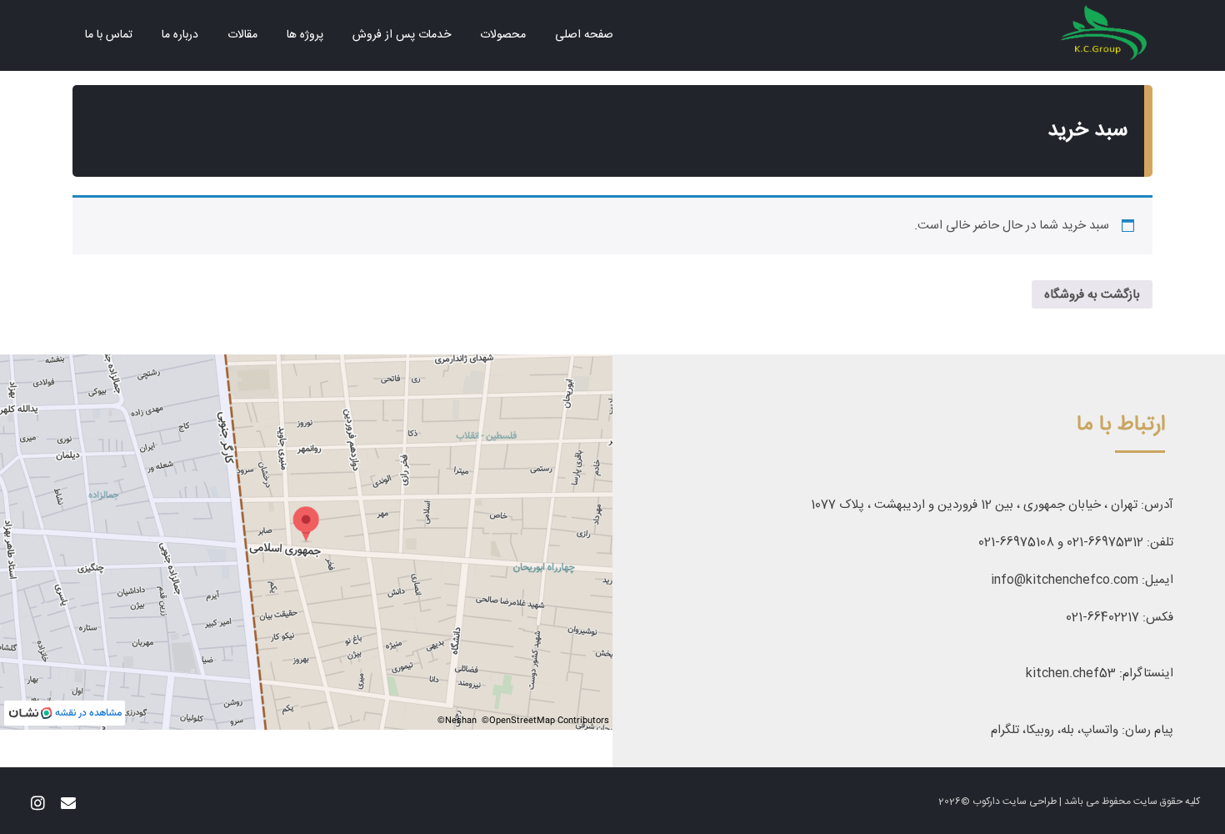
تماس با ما (108, 35)
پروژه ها (305, 35)
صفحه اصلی (584, 35)
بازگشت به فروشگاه (1092, 294)
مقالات (243, 35)
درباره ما (180, 35)
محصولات (503, 35)
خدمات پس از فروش (401, 35)
